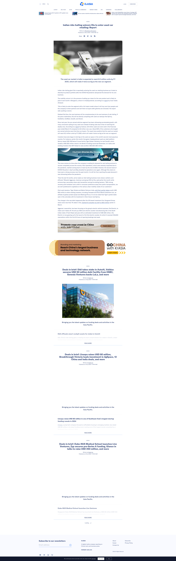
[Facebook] (84, 36)
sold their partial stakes (102, 190)
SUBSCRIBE (133, 4)
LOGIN (124, 4)
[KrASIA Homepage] (86, 4)
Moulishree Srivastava (90, 31)
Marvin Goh (91, 537)
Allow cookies (101, 558)
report (106, 100)
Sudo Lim (90, 278)
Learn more (94, 558)
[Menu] (40, 4)
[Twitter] (88, 36)
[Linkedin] (91, 36)
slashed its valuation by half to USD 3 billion (95, 202)
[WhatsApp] (95, 36)
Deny (109, 558)
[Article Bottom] (88, 226)
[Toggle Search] (48, 4)
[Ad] (88, 248)
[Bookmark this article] (97, 32)
